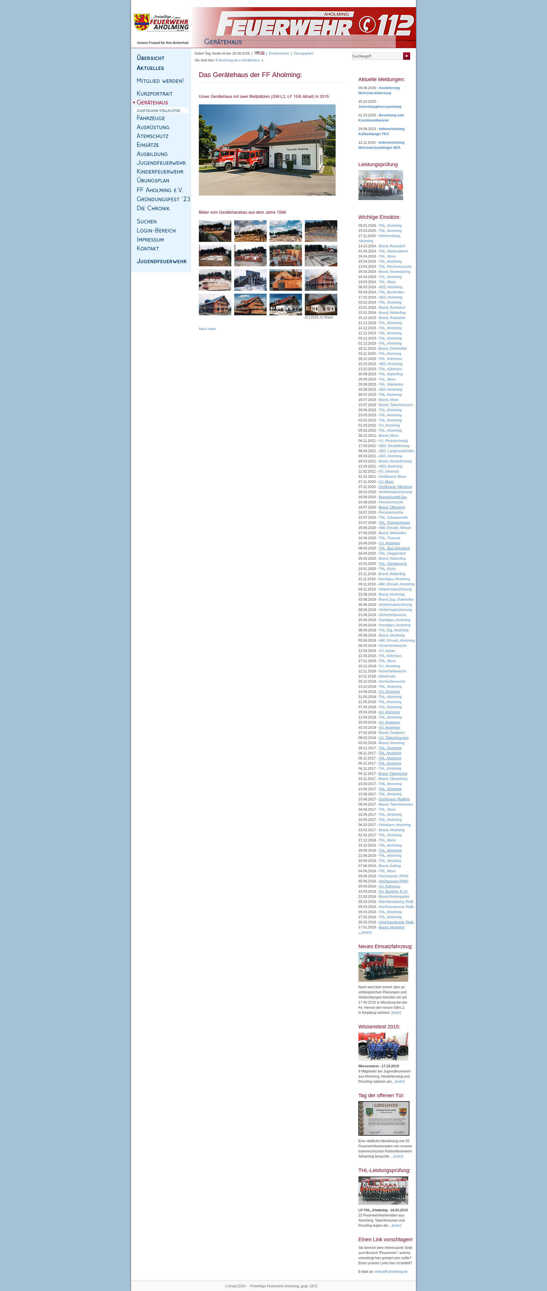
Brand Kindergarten (394, 897)
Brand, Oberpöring (393, 779)
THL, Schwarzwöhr (393, 518)
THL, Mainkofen (391, 384)
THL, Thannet (389, 538)
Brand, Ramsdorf (392, 246)
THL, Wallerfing (391, 374)
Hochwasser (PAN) (393, 876)
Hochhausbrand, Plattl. (396, 907)
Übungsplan (362, 3)
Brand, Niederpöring (395, 272)
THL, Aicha (387, 569)
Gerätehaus (251, 60)
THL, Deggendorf (392, 553)
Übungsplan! (303, 53)
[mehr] (396, 1013)
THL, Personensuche (395, 267)
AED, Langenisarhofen (396, 451)
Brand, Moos (389, 400)
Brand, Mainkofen (392, 533)
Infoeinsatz (387, 676)
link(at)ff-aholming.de (391, 1272)
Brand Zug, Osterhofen (396, 600)
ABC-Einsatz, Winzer (395, 528)
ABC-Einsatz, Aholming (397, 584)
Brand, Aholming (392, 594)
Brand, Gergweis (392, 733)
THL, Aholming (390, 226)
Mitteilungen (341, 3)
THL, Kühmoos (390, 359)
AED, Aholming (390, 287)
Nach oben (207, 329)
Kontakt (199, 3)
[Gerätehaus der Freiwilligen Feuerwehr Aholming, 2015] (267, 149)
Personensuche (391, 502)
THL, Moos (387, 256)
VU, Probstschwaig (393, 441)
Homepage (147, 3)
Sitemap (165, 3)
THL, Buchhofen (391, 292)
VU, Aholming (389, 425)
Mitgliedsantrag (387, 3)
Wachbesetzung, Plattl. (396, 902)
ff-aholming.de (227, 60)
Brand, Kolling (390, 866)
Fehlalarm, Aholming (395, 825)
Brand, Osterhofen (393, 349)
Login (405, 3)
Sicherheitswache (393, 615)
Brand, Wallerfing (392, 313)
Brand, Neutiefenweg (395, 461)
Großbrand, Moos (392, 477)
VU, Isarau (387, 651)
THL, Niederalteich (393, 251)
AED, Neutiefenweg (394, 446)
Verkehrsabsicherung (395, 492)
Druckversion (279, 53)
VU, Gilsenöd (389, 471)
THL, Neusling (390, 861)
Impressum (182, 3)
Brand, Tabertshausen (396, 405)
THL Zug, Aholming (394, 630)
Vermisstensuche (392, 681)
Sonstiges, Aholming (394, 579)
